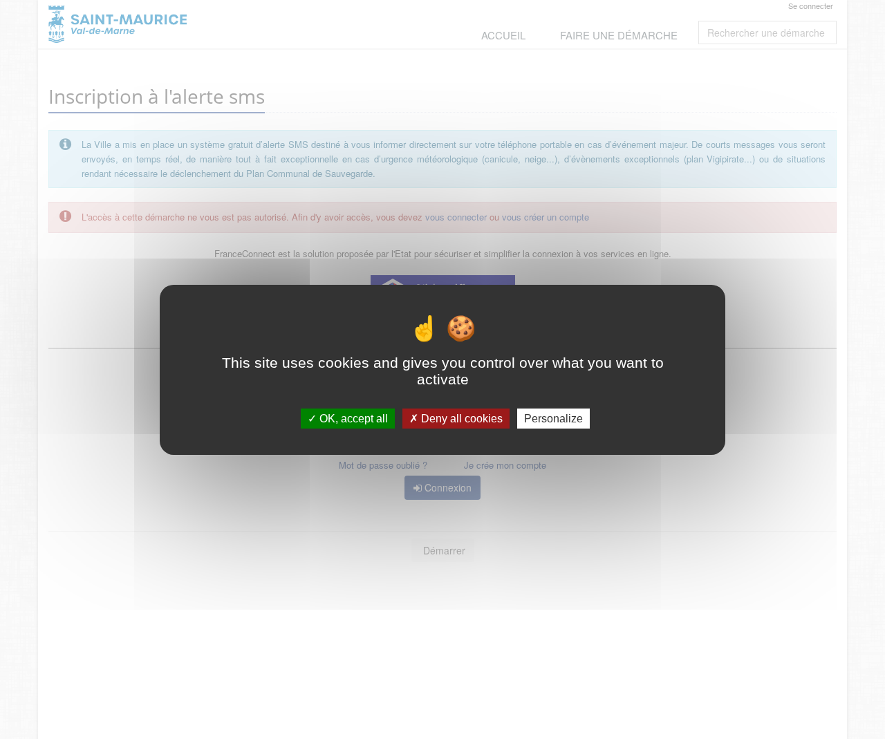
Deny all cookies (460, 418)
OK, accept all (352, 418)
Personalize (553, 418)
